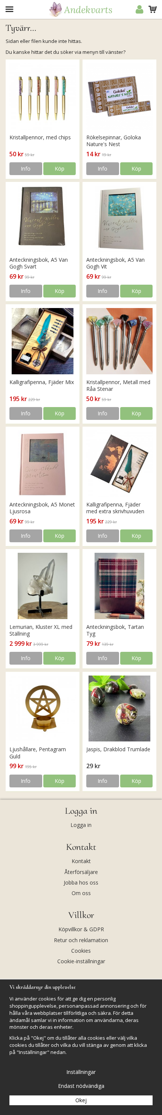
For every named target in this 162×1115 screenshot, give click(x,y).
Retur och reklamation (81, 940)
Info (26, 168)
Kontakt (81, 861)
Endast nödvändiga (81, 1085)
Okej (81, 1100)
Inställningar (81, 1071)
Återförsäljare (81, 872)
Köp (59, 168)
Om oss (81, 893)
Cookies (81, 950)
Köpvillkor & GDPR (81, 929)
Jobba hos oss (81, 882)
